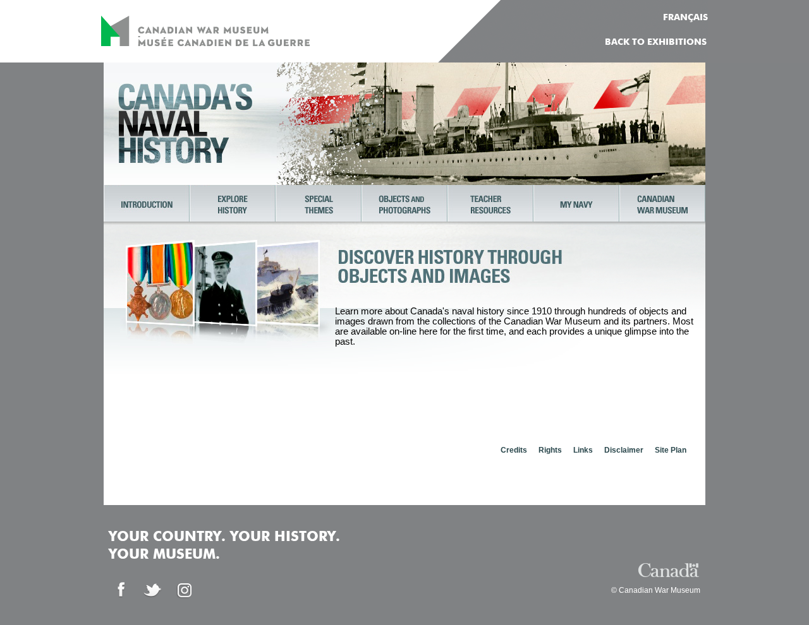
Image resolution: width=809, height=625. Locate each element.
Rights (550, 450)
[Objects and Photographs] (404, 204)
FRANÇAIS (685, 17)
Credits (514, 450)
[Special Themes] (319, 204)
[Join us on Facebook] (121, 590)
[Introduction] (147, 204)
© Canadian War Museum (655, 590)
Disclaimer (623, 450)
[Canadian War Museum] (662, 204)
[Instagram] (184, 590)
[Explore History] (233, 204)
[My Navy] (576, 204)
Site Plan (670, 450)
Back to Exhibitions (656, 42)
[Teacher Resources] (490, 204)
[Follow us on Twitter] (153, 590)
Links (583, 450)
